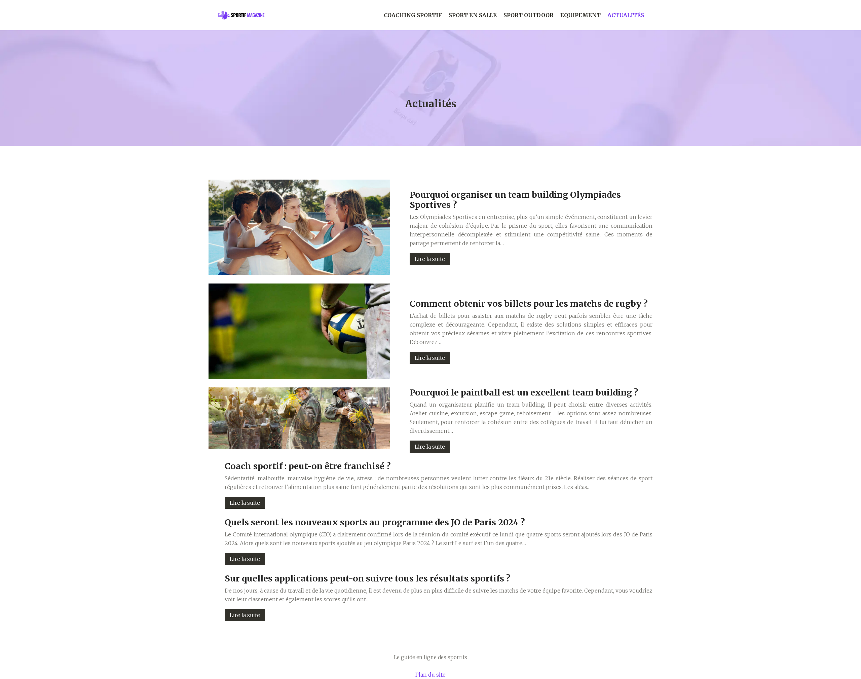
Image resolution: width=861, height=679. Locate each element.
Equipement (580, 15)
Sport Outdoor (528, 15)
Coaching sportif (413, 15)
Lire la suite (430, 259)
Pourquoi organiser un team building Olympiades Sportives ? (515, 199)
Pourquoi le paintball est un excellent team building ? (524, 392)
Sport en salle (473, 15)
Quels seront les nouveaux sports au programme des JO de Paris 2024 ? (375, 522)
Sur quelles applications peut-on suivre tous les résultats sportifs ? (368, 578)
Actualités (625, 15)
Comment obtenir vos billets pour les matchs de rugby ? (529, 303)
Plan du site (430, 674)
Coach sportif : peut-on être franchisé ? (308, 466)
